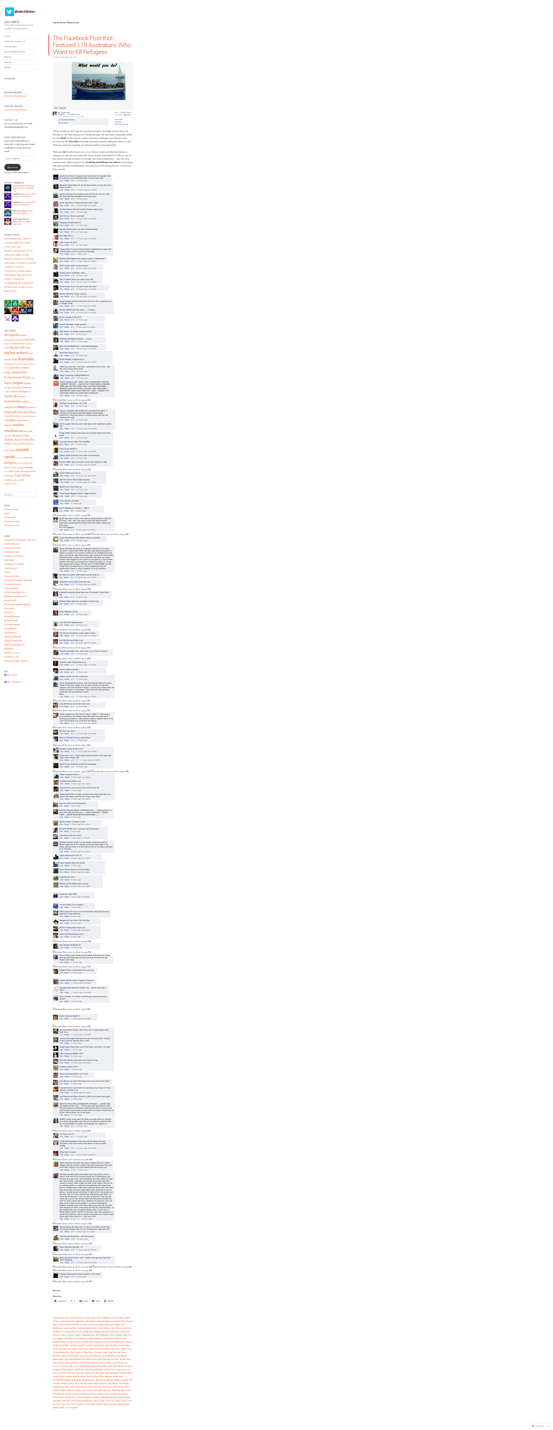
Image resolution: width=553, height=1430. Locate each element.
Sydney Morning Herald (24, 471)
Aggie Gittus (80, 1321)
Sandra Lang (70, 1393)
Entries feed (10, 517)
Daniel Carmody (101, 1342)
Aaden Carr (64, 1317)
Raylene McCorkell (94, 1390)
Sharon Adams (97, 1393)
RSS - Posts (12, 674)
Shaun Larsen (58, 1397)
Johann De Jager (105, 1362)
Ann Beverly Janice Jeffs (98, 1324)
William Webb (58, 1407)
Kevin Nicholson (120, 1366)
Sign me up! (12, 167)
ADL (32, 339)
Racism (7, 57)
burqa (7, 387)
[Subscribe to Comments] (5, 681)
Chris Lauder (58, 1338)
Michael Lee (101, 1380)
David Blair (64, 1345)
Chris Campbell (115, 1335)
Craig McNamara (95, 1338)
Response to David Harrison (21, 222)
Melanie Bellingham (73, 1380)
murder (125, 1380)
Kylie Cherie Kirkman (94, 1369)
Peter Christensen (104, 1387)
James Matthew (108, 1355)
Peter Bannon (82, 1387)
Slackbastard (10, 632)
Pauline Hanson (26, 443)
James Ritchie (121, 1355)
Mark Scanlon (66, 1376)
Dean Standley (111, 1345)
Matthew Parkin (111, 1376)
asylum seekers (70, 1328)
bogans (27, 382)
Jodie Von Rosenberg (88, 1362)
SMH (11, 471)
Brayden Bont (70, 1331)
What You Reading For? (14, 644)
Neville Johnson (67, 1383)
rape (30, 457)
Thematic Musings (12, 636)
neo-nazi (28, 431)
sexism (28, 467)
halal (19, 396)
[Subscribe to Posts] (5, 674)
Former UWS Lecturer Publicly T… (24, 188)
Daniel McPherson (117, 1342)
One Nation (15, 444)
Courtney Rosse (80, 1338)
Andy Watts (29, 344)
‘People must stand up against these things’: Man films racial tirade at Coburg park (18, 274)
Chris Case (127, 1335)
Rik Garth (107, 1390)
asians (28, 347)
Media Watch (10, 600)
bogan (18, 382)
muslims (10, 430)
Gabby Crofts (125, 1348)
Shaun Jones (122, 1393)
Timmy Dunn (120, 1400)
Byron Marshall (122, 1331)
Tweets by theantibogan (15, 95)
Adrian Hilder (118, 1317)
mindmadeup (18, 185)
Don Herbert (72, 1348)
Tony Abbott (22, 475)
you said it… (12, 21)
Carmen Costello (74, 1335)
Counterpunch (11, 568)
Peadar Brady (58, 1387)
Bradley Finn (58, 1331)
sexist (6, 471)
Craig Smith (108, 1338)
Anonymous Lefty (12, 547)
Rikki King (116, 1390)
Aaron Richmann (77, 1317)
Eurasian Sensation (13, 584)
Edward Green (95, 1348)
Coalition (7, 391)
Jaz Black (115, 1359)
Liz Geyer (62, 1373)
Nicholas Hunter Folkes (17, 439)
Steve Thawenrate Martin (81, 1400)
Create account (11, 509)
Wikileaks (8, 648)
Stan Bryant (117, 1397)
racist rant (18, 458)
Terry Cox (109, 1400)
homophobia (12, 401)
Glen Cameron (76, 1352)
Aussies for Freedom (14, 556)
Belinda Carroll (92, 1328)
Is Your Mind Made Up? (15, 592)
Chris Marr (68, 1338)
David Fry (89, 1345)
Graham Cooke (100, 1352)
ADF (26, 339)
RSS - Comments (14, 681)
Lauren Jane (121, 1369)
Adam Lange (90, 1317)
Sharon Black (110, 1393)
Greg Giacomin (114, 1352)
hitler (24, 396)
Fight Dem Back (11, 588)
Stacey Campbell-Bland (102, 1397)
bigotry (8, 383)
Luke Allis (80, 1373)
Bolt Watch (9, 560)
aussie (30, 353)
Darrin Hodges (19, 391)
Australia (81, 1328)
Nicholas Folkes (21, 435)
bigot (32, 378)
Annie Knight (114, 1324)
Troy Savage (89, 1404)
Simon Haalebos (84, 1397)
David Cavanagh (77, 1345)
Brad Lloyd (126, 1328)
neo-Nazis (8, 436)
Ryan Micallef (58, 1393)
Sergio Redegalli (18, 467)
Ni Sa (77, 1383)
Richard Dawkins (11, 616)
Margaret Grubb (102, 1373)
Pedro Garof (70, 1387)
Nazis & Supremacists (14, 51)
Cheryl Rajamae (101, 1335)
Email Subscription (14, 137)
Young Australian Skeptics (16, 660)
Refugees (10, 462)
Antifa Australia (11, 551)
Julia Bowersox (84, 1366)
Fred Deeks (115, 1348)
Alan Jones (8, 343)
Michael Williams (114, 1380)
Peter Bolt (92, 1387)
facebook (10, 396)
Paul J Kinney (113, 1383)
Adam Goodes (19, 340)
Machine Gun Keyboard (14, 596)
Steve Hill (66, 1400)
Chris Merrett (26, 387)
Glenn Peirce (88, 1352)
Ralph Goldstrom (67, 1390)
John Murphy (118, 1362)
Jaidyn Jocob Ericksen (70, 1355)
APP (22, 347)
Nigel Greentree (100, 1383)
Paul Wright (124, 1383)
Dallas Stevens (120, 1338)
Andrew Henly (119, 1321)
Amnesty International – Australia (19, 539)
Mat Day (90, 1376)
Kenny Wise (96, 1366)
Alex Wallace (90, 1321)
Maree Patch (90, 1373)
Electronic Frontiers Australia (18, 580)
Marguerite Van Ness (118, 1373)
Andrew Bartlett (12, 543)
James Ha (84, 1355)
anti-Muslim (11, 347)
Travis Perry (65, 1404)
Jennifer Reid (125, 1359)
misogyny (10, 420)
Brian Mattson (96, 1331)
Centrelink (15, 387)
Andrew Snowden (80, 1324)
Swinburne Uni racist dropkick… (22, 211)
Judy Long (73, 1366)
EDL (29, 391)
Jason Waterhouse (89, 1359)
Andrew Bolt (18, 343)
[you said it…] (20, 11)
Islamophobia (13, 412)
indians (25, 401)
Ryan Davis (125, 1390)
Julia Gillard (29, 412)
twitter (8, 479)
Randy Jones (80, 1390)
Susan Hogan (98, 1400)
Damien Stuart (88, 1342)
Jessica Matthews (72, 1362)
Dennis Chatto (124, 1345)
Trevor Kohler (77, 1404)
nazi (21, 431)
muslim (18, 424)
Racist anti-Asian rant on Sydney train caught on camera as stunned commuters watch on (20, 262)
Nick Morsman (86, 1383)
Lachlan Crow (109, 1369)
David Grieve (99, 1345)
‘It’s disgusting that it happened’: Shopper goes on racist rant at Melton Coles (19, 287)
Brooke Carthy (109, 1331)
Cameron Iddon (59, 1335)
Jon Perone (63, 1366)
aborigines (9, 339)
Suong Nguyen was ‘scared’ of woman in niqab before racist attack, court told (17, 242)
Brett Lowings (83, 1331)
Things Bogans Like (13, 640)
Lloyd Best (70, 1373)
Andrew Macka (65, 1324)
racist (9, 456)
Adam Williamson (104, 1317)
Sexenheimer (10, 628)
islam (21, 406)
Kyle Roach (79, 1369)
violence (99, 1404)
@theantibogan (13, 92)
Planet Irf (8, 612)
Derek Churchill (59, 1348)
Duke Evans (83, 1348)
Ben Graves (116, 1328)
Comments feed (11, 521)
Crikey (7, 572)
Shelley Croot (71, 1397)
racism (22, 449)
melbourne (32, 416)
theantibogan (9, 475)
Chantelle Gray (88, 1335)
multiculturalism (22, 420)
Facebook (9, 78)
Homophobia (10, 46)
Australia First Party (11, 364)
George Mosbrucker (61, 1352)
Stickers (8, 67)
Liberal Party (10, 416)
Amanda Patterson (105, 1321)
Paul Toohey (10, 450)
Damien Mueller (74, 1342)
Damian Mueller (59, 1342)
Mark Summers (79, 1376)
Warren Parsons (110, 1404)
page (88, 151)
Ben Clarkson (105, 1328)
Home (7, 36)
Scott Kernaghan (12, 624)
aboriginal (11, 335)
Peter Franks (118, 1387)
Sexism (7, 62)
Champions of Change (14, 564)
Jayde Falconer (104, 1359)
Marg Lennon (21, 416)
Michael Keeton (88, 1380)
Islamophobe (31, 407)
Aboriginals (22, 335)
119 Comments (72, 1407)
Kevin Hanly (107, 1366)
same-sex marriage (22, 463)
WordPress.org (11, 656)
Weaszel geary (124, 1404)
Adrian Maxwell (67, 1321)
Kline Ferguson (68, 1369)
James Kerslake (95, 1355)
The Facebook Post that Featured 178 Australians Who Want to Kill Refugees (92, 45)
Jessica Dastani (59, 1362)
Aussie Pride (10, 359)
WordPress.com (11, 525)
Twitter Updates (13, 106)
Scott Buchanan (83, 1393)
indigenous (10, 407)
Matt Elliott (99, 1376)
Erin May (105, 1348)
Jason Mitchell (75, 1359)
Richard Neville (11, 620)
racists (25, 457)
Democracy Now (12, 576)
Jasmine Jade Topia (60, 1359)
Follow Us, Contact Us (14, 41)
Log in (7, 513)
